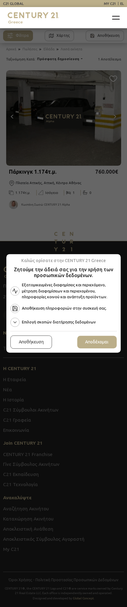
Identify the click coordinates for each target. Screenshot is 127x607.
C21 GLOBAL (13, 4)
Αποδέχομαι (97, 341)
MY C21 (110, 4)
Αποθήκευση (31, 341)
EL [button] (122, 4)
